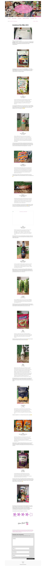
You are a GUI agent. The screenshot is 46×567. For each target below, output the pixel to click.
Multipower (25, 531)
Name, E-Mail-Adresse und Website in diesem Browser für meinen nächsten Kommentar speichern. (23, 557)
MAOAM (23, 531)
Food (27, 530)
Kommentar (14, 538)
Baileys (13, 530)
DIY (35, 18)
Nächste (37, 21)
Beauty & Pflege (14, 18)
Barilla (15, 530)
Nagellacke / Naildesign (26, 18)
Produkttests (19, 18)
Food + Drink (30, 530)
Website (14, 555)
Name (14, 548)
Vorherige (34, 21)
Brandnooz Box (19, 530)
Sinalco (29, 531)
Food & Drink (32, 18)
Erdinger (26, 530)
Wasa (31, 531)
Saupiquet (28, 531)
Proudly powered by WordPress (23, 564)
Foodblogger (14, 531)
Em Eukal (24, 530)
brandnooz (17, 530)
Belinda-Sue (16, 21)
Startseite (9, 18)
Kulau (21, 531)
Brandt (22, 530)
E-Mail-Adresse (14, 552)
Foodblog (32, 530)
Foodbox (20, 531)
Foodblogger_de (17, 531)
